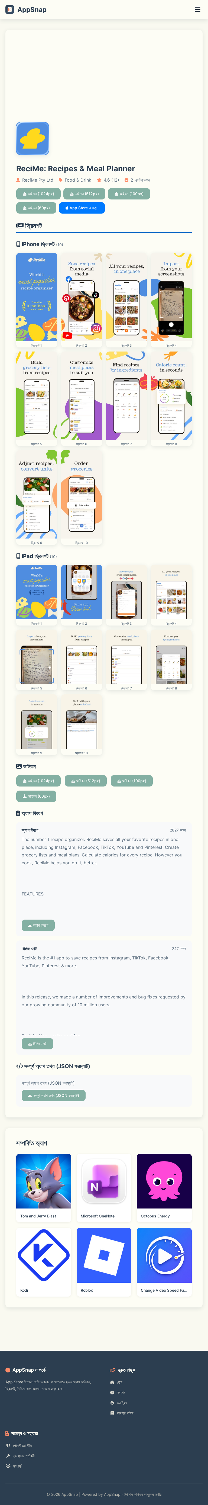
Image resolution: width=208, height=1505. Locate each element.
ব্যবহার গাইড (125, 1413)
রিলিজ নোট (39, 1043)
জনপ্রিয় (122, 1402)
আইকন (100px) (131, 193)
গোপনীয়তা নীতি (22, 1445)
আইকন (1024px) (40, 193)
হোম (119, 1382)
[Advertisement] (104, 82)
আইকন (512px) (86, 193)
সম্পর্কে (17, 1466)
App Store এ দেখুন (83, 207)
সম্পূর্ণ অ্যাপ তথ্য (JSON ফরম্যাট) (55, 1095)
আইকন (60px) (38, 207)
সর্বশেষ (121, 1392)
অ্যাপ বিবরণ (40, 925)
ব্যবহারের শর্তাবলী (24, 1456)
